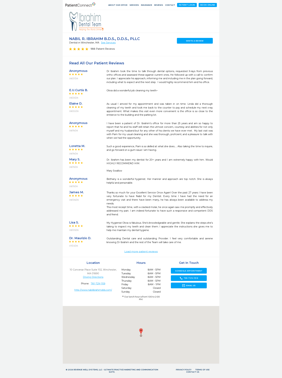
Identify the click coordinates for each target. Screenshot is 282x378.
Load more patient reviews (141, 251)
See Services (108, 42)
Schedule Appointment (188, 271)
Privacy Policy (183, 370)
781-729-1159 (98, 283)
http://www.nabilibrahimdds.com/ (93, 289)
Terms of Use (202, 370)
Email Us (189, 285)
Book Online (207, 5)
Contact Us (192, 372)
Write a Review (195, 41)
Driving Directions (93, 277)
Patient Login (187, 5)
